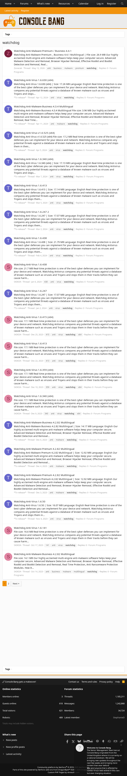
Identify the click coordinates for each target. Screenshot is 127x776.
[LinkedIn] (85, 741)
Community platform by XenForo (63, 767)
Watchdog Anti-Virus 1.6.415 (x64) (33, 317)
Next (15, 583)
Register (25, 10)
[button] (14, 3)
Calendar (84, 3)
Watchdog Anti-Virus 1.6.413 (30, 185)
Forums (24, 3)
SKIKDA (17, 281)
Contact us (73, 681)
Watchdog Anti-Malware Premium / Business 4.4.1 (43, 50)
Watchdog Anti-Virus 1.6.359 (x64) (33, 369)
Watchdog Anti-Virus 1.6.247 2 (31, 211)
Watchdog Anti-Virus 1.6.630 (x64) (33, 80)
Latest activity (11, 10)
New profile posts (15, 746)
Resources (64, 3)
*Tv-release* (20, 97)
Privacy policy (106, 681)
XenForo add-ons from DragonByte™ (54, 769)
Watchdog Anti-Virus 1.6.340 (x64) (33, 159)
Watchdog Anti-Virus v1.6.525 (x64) (34, 132)
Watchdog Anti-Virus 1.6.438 (30, 238)
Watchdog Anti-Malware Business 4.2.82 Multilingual (44, 422)
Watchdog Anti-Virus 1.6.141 (30, 527)
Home (8, 3)
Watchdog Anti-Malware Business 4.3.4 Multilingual (43, 106)
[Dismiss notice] (121, 745)
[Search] (122, 3)
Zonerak (18, 68)
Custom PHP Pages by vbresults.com (63, 772)
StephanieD (119, 717)
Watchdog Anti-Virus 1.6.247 (30, 290)
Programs (19, 71)
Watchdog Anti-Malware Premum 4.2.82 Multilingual (44, 448)
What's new (43, 3)
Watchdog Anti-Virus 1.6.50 (29, 501)
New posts (11, 740)
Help (117, 681)
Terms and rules (89, 681)
